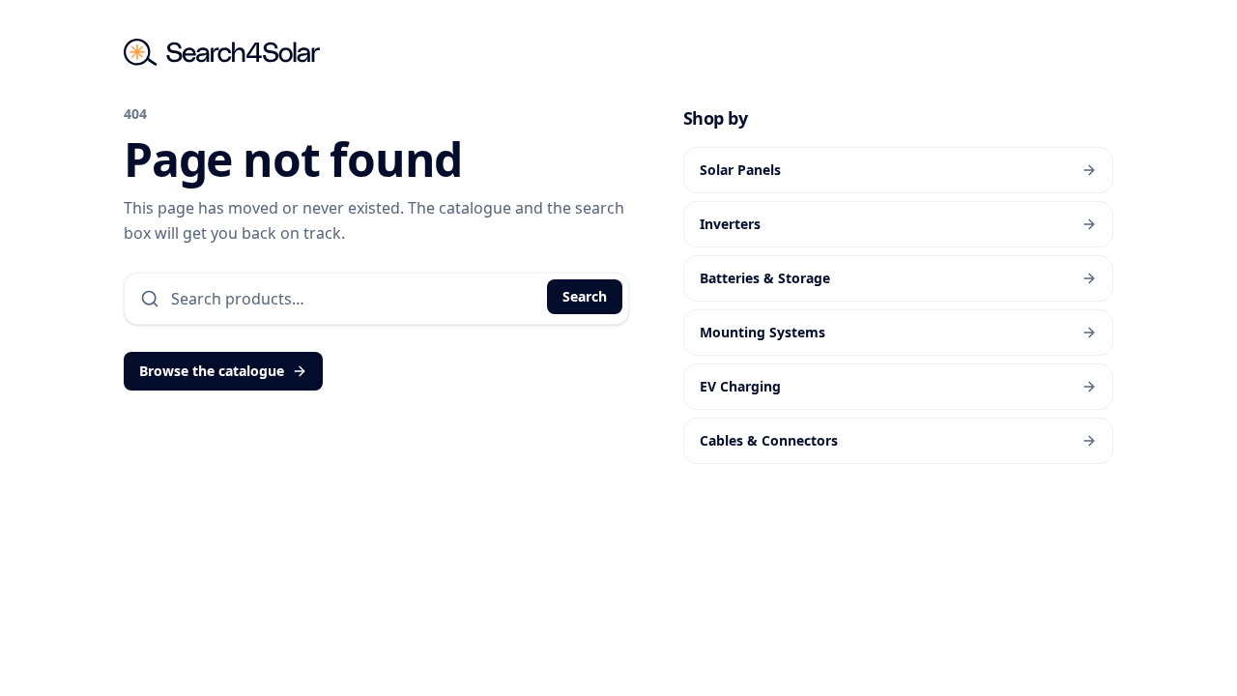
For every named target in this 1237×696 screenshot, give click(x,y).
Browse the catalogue (211, 371)
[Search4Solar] (222, 52)
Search (584, 296)
